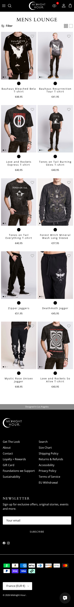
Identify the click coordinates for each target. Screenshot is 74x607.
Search (43, 442)
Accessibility (46, 465)
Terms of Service (49, 477)
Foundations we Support (19, 471)
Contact (8, 453)
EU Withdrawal (48, 482)
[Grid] (66, 26)
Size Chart (45, 447)
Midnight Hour (18, 595)
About (7, 447)
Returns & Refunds (51, 459)
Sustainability (11, 477)
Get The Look (11, 442)
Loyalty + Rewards (14, 459)
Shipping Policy (48, 453)
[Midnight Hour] (37, 6)
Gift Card (8, 465)
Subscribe (37, 531)
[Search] (11, 6)
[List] (71, 26)
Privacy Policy (47, 471)
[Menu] (4, 6)
